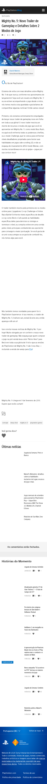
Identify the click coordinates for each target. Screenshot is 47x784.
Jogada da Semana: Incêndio (33, 567)
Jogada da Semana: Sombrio (33, 688)
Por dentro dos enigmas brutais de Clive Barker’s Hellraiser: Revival (32, 609)
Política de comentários (32, 777)
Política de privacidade (11, 777)
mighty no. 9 (24, 423)
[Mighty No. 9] (23, 253)
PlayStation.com (9, 773)
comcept (5, 423)
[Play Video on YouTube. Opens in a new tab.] (41, 63)
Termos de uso (29, 773)
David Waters (14, 71)
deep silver (14, 423)
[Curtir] (39, 571)
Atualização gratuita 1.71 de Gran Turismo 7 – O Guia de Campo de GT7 (33, 589)
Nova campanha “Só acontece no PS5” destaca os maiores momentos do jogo (34, 669)
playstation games (36, 423)
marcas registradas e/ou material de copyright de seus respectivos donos (23, 761)
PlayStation (14, 10)
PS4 (30, 349)
